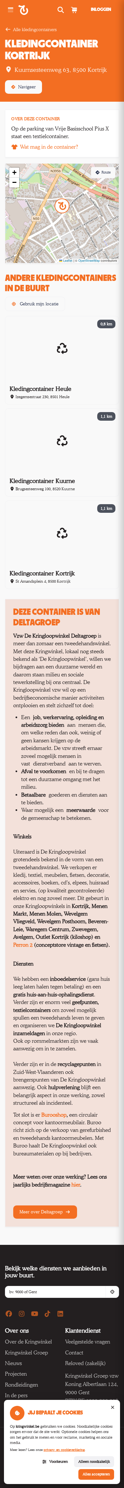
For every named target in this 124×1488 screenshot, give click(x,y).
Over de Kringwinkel (28, 1342)
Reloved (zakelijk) (85, 1363)
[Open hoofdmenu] (10, 10)
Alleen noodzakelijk (94, 1461)
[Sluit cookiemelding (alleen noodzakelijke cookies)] (112, 1407)
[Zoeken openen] (61, 10)
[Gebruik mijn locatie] (112, 1292)
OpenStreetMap (89, 260)
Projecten (16, 1374)
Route (106, 172)
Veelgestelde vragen (87, 1342)
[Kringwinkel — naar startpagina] (30, 10)
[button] (62, 205)
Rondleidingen (21, 1385)
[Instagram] (22, 1314)
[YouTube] (35, 1314)
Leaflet (67, 260)
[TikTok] (48, 1314)
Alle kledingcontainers (35, 29)
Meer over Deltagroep (42, 1211)
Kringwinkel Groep (26, 1353)
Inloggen (101, 9)
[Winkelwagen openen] (74, 10)
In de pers (16, 1395)
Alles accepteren (96, 1474)
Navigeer (27, 86)
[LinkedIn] (60, 1314)
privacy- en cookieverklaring (64, 1450)
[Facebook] (9, 1314)
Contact (74, 1353)
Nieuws (13, 1363)
